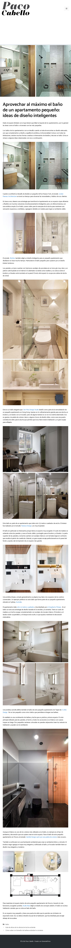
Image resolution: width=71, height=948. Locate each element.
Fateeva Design (26, 525)
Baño (7, 924)
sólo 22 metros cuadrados (25, 607)
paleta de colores (51, 837)
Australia (19, 602)
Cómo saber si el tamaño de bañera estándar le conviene (24, 930)
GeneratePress (46, 941)
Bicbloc (12, 258)
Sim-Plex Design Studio (31, 409)
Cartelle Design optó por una (35, 837)
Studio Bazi (26, 905)
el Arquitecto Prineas (54, 607)
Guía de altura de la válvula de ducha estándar (20, 927)
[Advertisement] (35, 31)
